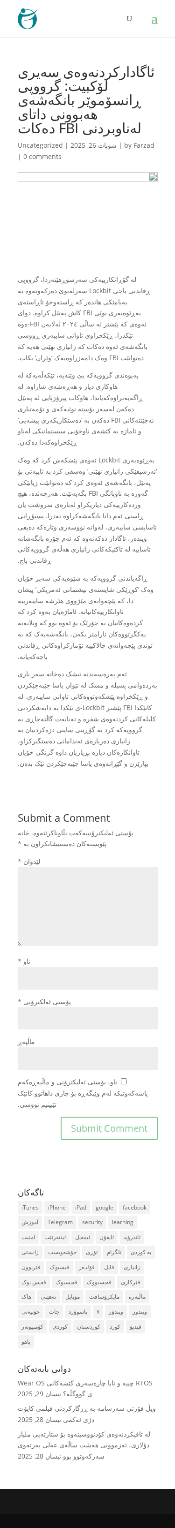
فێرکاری (130, 1282)
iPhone (57, 1207)
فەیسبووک (99, 1282)
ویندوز (140, 1312)
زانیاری (132, 1267)
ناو (24, 961)
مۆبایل (72, 1297)
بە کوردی (141, 1252)
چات (54, 1312)
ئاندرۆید (131, 1237)
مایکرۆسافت (104, 1297)
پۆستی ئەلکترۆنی (44, 1001)
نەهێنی (48, 1297)
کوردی (60, 1327)
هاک (26, 1297)
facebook (135, 1207)
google (104, 1207)
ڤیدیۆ (135, 1327)
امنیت (28, 1237)
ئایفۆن (106, 1237)
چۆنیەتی (30, 1312)
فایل (109, 1267)
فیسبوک (60, 1267)
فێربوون (31, 1267)
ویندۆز (116, 1312)
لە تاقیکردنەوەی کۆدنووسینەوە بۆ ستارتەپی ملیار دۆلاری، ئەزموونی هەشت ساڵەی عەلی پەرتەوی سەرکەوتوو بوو (84, 1445)
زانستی (30, 1252)
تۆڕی (92, 1252)
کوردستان (88, 1327)
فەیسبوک (66, 1282)
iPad (80, 1207)
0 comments (42, 156)
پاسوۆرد (78, 1312)
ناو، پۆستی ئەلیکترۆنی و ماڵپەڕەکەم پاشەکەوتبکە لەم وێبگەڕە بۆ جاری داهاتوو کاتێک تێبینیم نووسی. (83, 1093)
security (92, 1222)
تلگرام (114, 1252)
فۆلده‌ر (87, 1267)
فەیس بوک (33, 1282)
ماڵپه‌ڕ (26, 1041)
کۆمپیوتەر (32, 1327)
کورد (115, 1327)
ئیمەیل (82, 1237)
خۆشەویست (62, 1252)
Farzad (143, 145)
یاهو (25, 1342)
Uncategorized (40, 145)
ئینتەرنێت (55, 1237)
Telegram (60, 1222)
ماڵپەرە (137, 1297)
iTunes (30, 1207)
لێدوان (29, 861)
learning (122, 1222)
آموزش (29, 1222)
